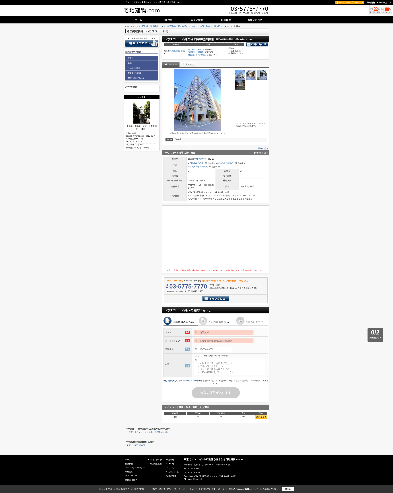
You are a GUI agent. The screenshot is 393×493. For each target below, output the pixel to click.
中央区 (172, 51)
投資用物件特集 (161, 432)
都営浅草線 (192, 55)
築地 (177, 51)
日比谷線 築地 (134, 68)
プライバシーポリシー (187, 380)
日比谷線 (192, 49)
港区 (129, 445)
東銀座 (202, 55)
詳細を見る (261, 417)
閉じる (288, 489)
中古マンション (173, 472)
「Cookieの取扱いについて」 (247, 489)
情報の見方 (263, 148)
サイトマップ (131, 476)
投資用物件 (171, 476)
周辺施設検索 (156, 463)
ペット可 (170, 468)
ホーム (128, 460)
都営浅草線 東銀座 (136, 78)
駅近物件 (170, 460)
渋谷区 (142, 445)
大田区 (135, 445)
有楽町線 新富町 (135, 73)
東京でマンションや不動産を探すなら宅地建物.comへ (214, 459)
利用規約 (169, 380)
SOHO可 (170, 463)
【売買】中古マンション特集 (140, 432)
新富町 (200, 52)
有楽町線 (192, 52)
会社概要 (129, 463)
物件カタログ (131, 480)
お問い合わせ (156, 460)
